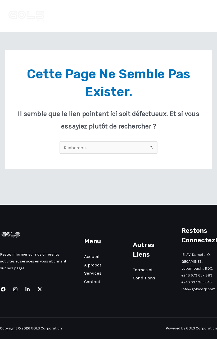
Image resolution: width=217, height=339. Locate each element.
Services (173, 16)
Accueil (121, 16)
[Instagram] (15, 289)
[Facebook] (3, 289)
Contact (199, 16)
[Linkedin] (27, 289)
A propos (147, 16)
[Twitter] (40, 289)
